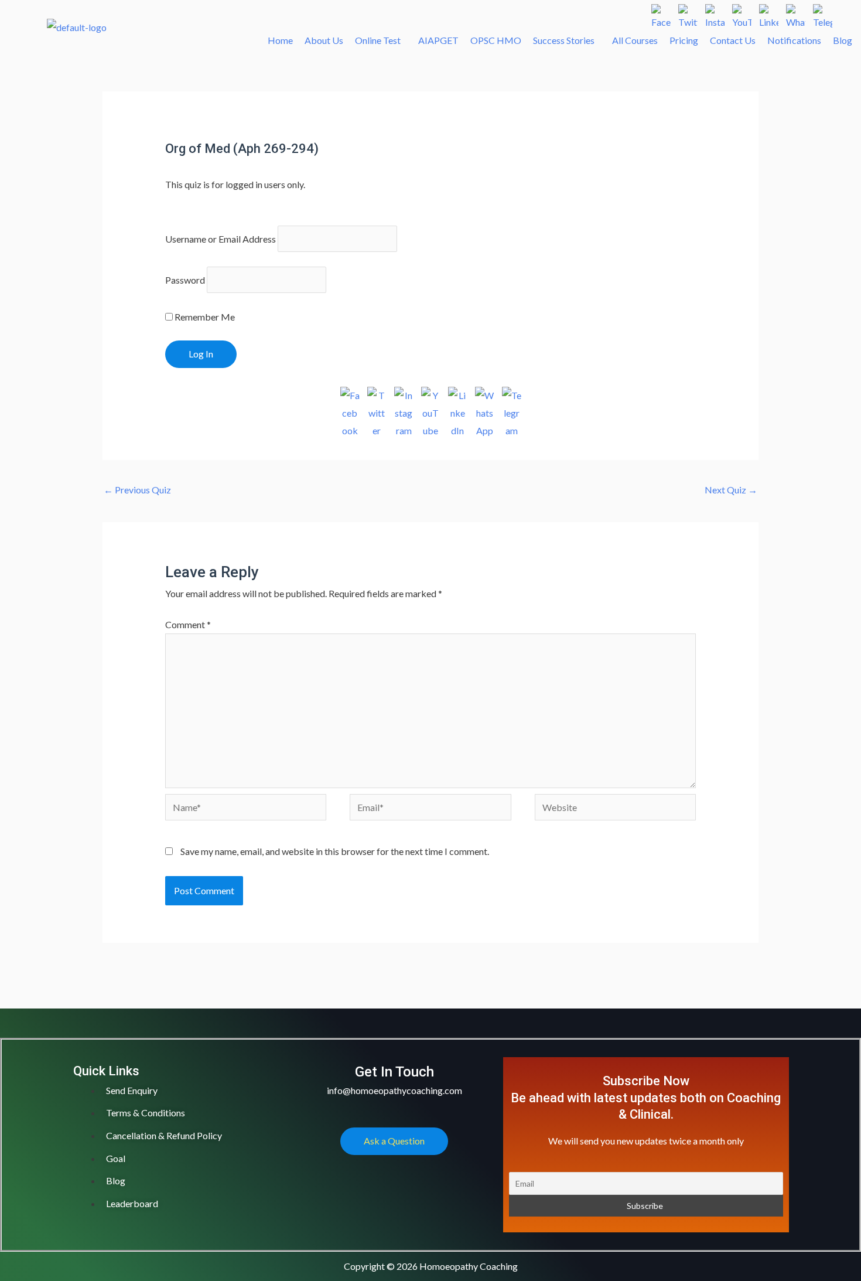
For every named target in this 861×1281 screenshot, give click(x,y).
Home (280, 40)
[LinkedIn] (768, 13)
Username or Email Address (220, 238)
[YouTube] (741, 13)
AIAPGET (438, 40)
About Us (324, 40)
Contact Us (733, 40)
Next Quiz (731, 489)
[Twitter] (688, 13)
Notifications (794, 40)
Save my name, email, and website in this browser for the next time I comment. (334, 851)
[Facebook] (661, 13)
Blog (842, 40)
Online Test (378, 40)
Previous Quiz (137, 489)
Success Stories (563, 40)
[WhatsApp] (795, 13)
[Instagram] (715, 13)
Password (185, 279)
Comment (188, 624)
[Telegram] (822, 13)
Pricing (683, 40)
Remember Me (204, 316)
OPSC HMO (495, 40)
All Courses (635, 40)
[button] (380, 40)
